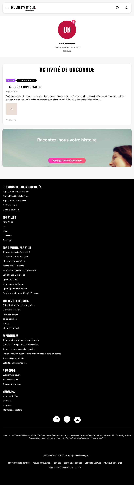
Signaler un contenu (12, 384)
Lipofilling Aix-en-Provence (15, 288)
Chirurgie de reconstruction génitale (19, 305)
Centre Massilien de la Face (15, 196)
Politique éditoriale (113, 463)
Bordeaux (7, 240)
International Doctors (12, 410)
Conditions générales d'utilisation (65, 467)
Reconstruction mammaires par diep (19, 349)
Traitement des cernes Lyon (15, 256)
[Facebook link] (67, 420)
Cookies (57, 463)
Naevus (6, 323)
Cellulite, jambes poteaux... (15, 363)
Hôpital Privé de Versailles (14, 200)
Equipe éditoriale (10, 379)
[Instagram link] (56, 420)
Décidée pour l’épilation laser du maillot (20, 344)
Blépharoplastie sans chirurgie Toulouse (21, 293)
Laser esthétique (10, 314)
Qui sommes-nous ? (11, 375)
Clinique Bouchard (11, 209)
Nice (5, 231)
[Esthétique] (23, 8)
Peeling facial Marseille (13, 265)
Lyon (5, 226)
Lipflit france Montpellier (14, 275)
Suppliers (7, 405)
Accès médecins (10, 396)
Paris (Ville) (8, 222)
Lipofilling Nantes (10, 279)
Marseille (7, 235)
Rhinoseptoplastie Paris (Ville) (16, 252)
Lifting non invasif (11, 328)
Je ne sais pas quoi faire (14, 358)
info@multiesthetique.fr (79, 455)
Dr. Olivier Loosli (10, 205)
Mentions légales (93, 463)
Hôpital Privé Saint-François (15, 191)
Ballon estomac (10, 319)
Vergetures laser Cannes (14, 284)
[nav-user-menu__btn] (126, 8)
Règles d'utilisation (42, 463)
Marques (7, 400)
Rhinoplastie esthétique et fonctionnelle (21, 340)
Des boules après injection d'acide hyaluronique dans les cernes (32, 353)
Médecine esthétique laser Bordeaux (19, 270)
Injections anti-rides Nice (14, 261)
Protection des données (19, 463)
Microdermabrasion (11, 310)
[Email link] (77, 420)
